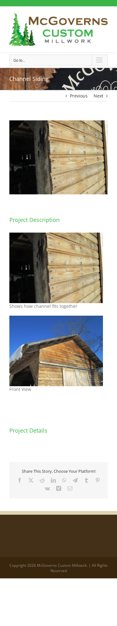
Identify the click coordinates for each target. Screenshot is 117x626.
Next (98, 96)
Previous (79, 96)
